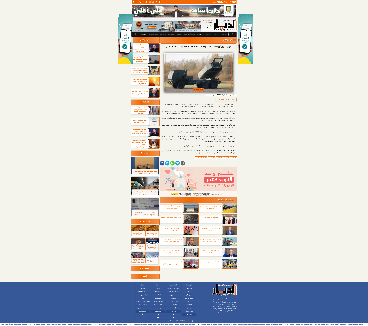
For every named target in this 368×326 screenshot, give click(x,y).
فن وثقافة (200, 34)
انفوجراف (189, 305)
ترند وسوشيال (158, 301)
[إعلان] (125, 39)
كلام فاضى (173, 305)
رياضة (216, 34)
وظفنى (188, 308)
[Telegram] (177, 163)
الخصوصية (142, 311)
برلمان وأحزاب (188, 298)
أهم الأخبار (144, 153)
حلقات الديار (171, 34)
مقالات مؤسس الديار (143, 301)
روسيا (233, 158)
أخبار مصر (224, 34)
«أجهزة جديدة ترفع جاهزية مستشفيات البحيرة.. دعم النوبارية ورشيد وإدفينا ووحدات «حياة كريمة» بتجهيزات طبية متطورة (270, 324)
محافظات (158, 298)
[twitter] (156, 1)
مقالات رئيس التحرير (189, 34)
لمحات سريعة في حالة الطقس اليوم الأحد (140, 324)
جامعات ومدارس (173, 301)
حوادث (208, 34)
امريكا (218, 158)
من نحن (173, 311)
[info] (136, 1)
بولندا (226, 158)
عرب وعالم (163, 34)
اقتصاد (179, 34)
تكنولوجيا (143, 34)
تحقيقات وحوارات (153, 34)
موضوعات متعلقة (226, 200)
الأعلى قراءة (145, 222)
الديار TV (158, 295)
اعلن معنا (158, 311)
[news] (149, 1)
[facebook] (159, 1)
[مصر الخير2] (198, 181)
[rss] (143, 1)
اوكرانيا (210, 158)
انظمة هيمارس (200, 158)
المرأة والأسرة (142, 292)
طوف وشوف (158, 308)
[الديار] (245, 39)
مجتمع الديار (158, 305)
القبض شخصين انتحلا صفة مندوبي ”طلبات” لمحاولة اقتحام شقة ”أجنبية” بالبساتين (89, 324)
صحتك (173, 298)
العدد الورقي (173, 295)
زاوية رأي (188, 295)
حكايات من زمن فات (142, 295)
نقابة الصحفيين (143, 308)
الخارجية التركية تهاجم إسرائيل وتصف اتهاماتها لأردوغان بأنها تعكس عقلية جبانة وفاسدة (191, 324)
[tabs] (133, 1)
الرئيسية (189, 285)
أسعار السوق (142, 305)
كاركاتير (188, 301)
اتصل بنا (188, 314)
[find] (140, 1)
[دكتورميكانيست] (166, 26)
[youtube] (153, 1)
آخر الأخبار (145, 102)
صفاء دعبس (222, 100)
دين (143, 298)
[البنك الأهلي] (184, 11)
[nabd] (146, 1)
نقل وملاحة (173, 308)
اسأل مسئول (188, 311)
